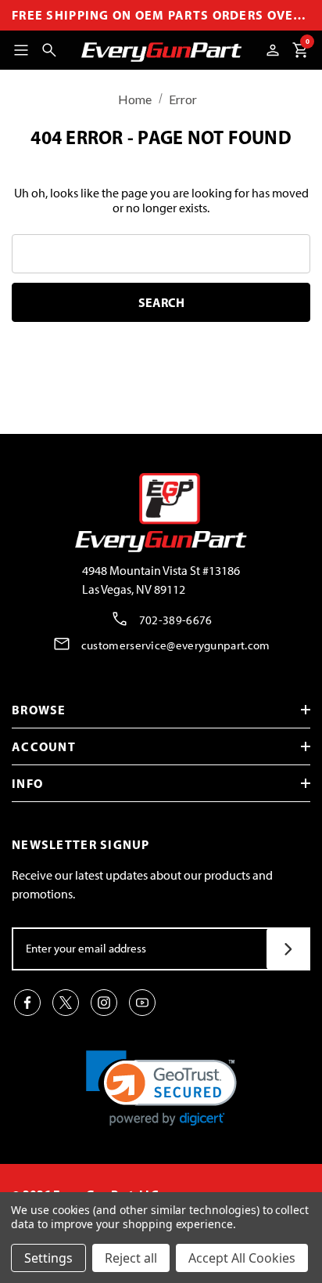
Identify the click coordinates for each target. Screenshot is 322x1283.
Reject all (131, 1258)
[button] (161, 1088)
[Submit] (288, 948)
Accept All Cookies (241, 1258)
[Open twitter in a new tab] (65, 1002)
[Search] (49, 50)
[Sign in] (272, 50)
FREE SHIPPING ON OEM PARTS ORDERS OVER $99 (161, 15)
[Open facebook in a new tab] (27, 1002)
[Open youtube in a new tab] (142, 1002)
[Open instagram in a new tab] (103, 1002)
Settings (48, 1258)
